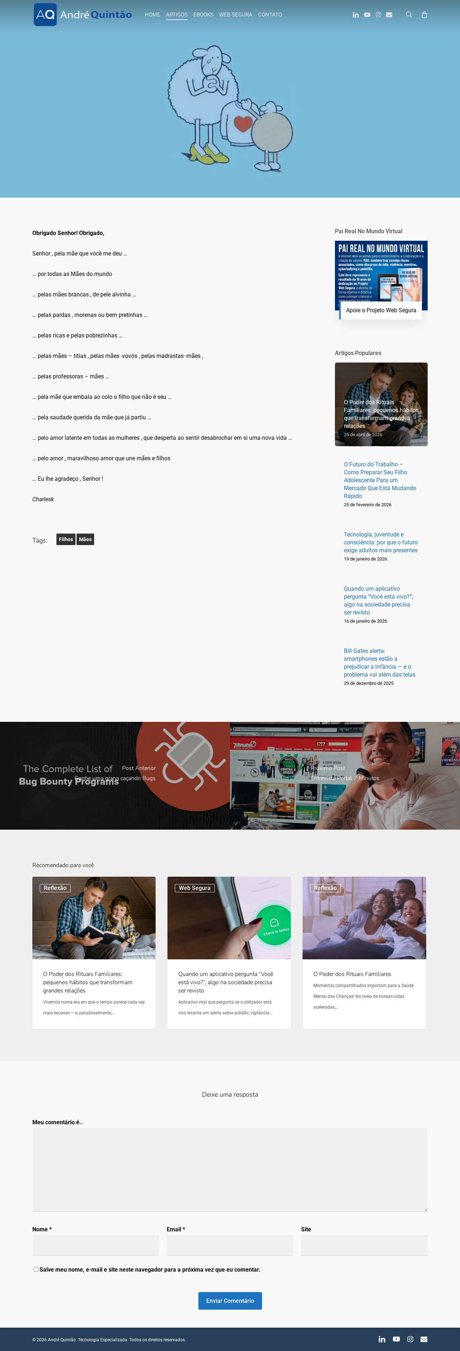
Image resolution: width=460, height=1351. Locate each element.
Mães (85, 539)
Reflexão (229, 141)
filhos (66, 539)
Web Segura (195, 888)
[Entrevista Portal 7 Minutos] (345, 776)
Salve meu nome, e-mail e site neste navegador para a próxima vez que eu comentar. (150, 1269)
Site (306, 1229)
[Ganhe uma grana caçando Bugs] (115, 776)
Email (176, 1229)
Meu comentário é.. (57, 1122)
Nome (42, 1229)
